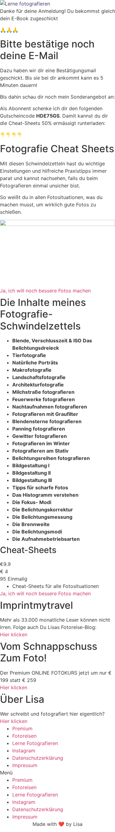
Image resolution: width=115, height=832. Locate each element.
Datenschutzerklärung (37, 758)
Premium (22, 728)
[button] (57, 772)
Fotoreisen (24, 736)
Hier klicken (13, 634)
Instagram (23, 750)
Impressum (24, 765)
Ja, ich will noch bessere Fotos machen (45, 593)
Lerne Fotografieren (35, 743)
